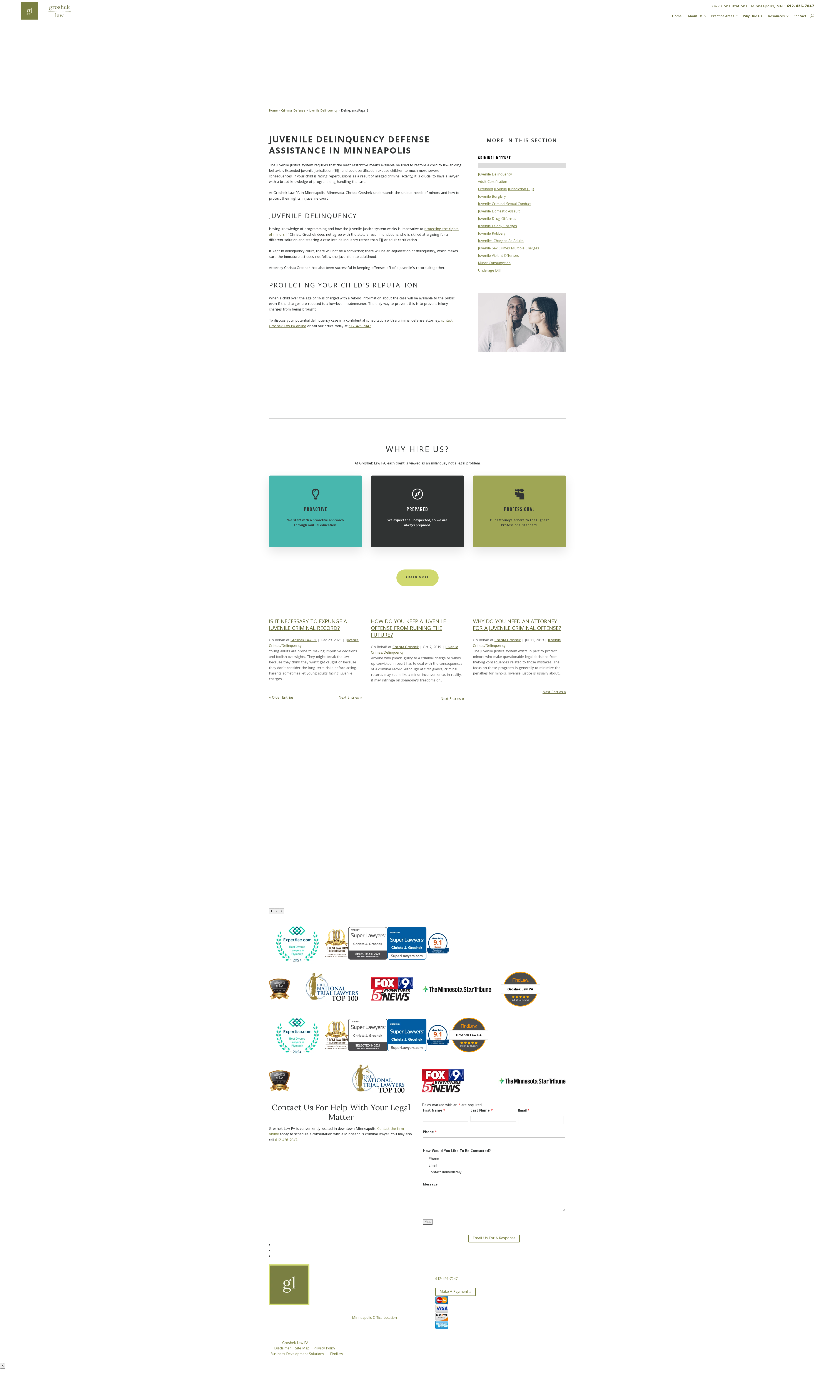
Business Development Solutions (297, 1354)
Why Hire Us (752, 16)
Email (523, 1111)
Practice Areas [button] (722, 16)
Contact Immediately (445, 1172)
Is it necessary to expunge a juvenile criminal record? (308, 625)
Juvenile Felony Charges (497, 226)
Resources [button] (776, 16)
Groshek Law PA (304, 640)
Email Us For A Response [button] (494, 1238)
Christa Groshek (405, 647)
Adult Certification (492, 182)
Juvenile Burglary (492, 197)
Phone (430, 1132)
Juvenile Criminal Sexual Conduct (504, 204)
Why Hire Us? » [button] (290, 75)
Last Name (482, 1111)
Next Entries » (350, 698)
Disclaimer (282, 1349)
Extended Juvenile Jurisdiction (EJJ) (506, 189)
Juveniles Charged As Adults (501, 241)
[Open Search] (811, 15)
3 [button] (281, 911)
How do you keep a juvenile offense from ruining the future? (408, 629)
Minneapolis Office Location (374, 1318)
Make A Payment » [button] (455, 1292)
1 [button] (271, 911)
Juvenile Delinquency (495, 175)
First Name (434, 1111)
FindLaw (336, 1354)
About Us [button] (695, 16)
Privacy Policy (324, 1349)
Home (677, 16)
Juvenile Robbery (492, 234)
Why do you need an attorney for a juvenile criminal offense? (517, 625)
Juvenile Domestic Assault (499, 212)
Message (430, 1185)
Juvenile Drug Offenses (497, 219)
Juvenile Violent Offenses (498, 256)
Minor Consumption (494, 263)
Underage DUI (489, 271)
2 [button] (276, 911)
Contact (799, 16)
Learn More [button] (417, 577)
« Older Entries (281, 698)
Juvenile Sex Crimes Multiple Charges (508, 249)
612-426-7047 (800, 6)
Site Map (302, 1349)
